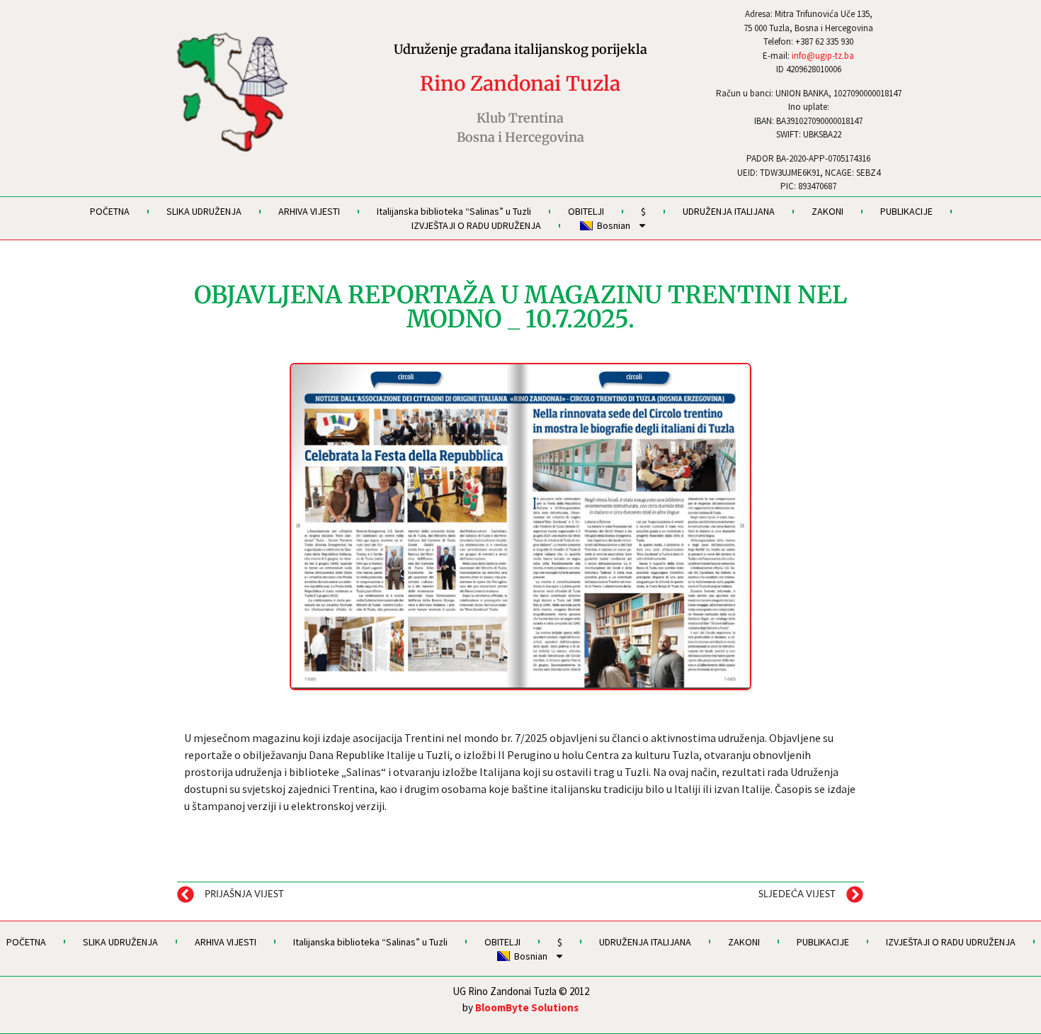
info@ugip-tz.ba (823, 56)
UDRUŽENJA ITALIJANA (729, 211)
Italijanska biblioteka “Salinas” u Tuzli (454, 211)
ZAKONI (827, 211)
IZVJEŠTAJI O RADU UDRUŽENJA (476, 225)
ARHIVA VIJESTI (309, 211)
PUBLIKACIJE (906, 211)
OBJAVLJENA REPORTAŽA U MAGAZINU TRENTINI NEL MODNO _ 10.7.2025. (520, 307)
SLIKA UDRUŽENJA (203, 211)
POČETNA (110, 211)
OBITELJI (586, 211)
